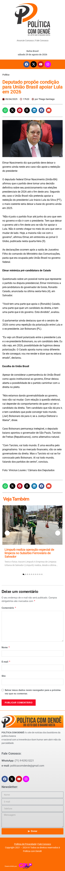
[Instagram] (48, 64)
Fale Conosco (41, 40)
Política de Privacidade (25, 844)
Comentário (9, 607)
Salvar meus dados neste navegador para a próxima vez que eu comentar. (33, 691)
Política (5, 74)
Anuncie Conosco (25, 40)
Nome (6, 647)
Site (4, 675)
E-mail (6, 661)
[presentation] (7, 533)
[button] (5, 110)
